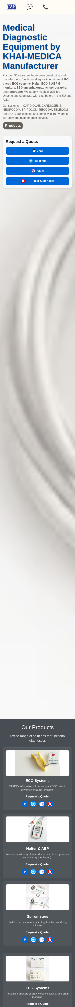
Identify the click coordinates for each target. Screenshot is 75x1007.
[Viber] (41, 804)
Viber (40, 170)
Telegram (40, 160)
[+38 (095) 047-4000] (50, 804)
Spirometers (37, 916)
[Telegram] (33, 804)
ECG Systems (38, 781)
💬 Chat (37, 150)
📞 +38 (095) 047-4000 (40, 181)
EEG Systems (37, 988)
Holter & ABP (37, 849)
